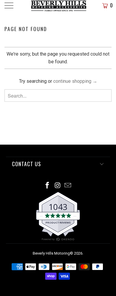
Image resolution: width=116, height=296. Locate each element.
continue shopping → (75, 81)
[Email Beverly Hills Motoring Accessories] (68, 185)
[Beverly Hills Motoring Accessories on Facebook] (47, 185)
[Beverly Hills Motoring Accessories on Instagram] (57, 185)
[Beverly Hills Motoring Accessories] (58, 6)
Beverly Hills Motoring (51, 253)
